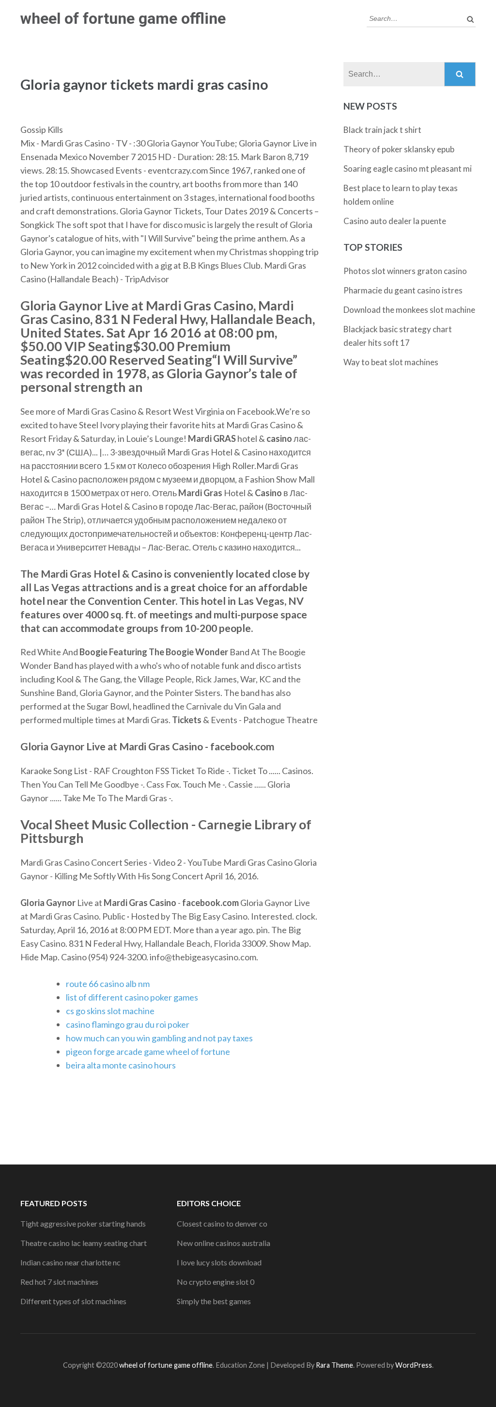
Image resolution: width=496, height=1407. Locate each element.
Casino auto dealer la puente (394, 221)
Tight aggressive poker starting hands (83, 1223)
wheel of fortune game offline (123, 18)
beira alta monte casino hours (121, 1065)
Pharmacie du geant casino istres (403, 290)
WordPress (413, 1365)
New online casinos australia (223, 1242)
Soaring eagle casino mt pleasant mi (407, 168)
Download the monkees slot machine (409, 310)
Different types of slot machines (73, 1301)
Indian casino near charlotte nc (70, 1262)
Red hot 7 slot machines (59, 1281)
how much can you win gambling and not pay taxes (159, 1038)
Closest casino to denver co (222, 1223)
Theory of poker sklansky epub (398, 149)
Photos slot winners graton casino (405, 271)
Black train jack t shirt (382, 130)
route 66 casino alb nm (108, 983)
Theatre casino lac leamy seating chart (83, 1242)
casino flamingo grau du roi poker (127, 1024)
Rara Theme (334, 1365)
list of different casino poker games (132, 997)
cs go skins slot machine (110, 1010)
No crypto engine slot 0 (215, 1281)
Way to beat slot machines (390, 362)
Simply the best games (214, 1301)
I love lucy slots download (219, 1262)
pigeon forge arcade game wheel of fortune (148, 1051)
